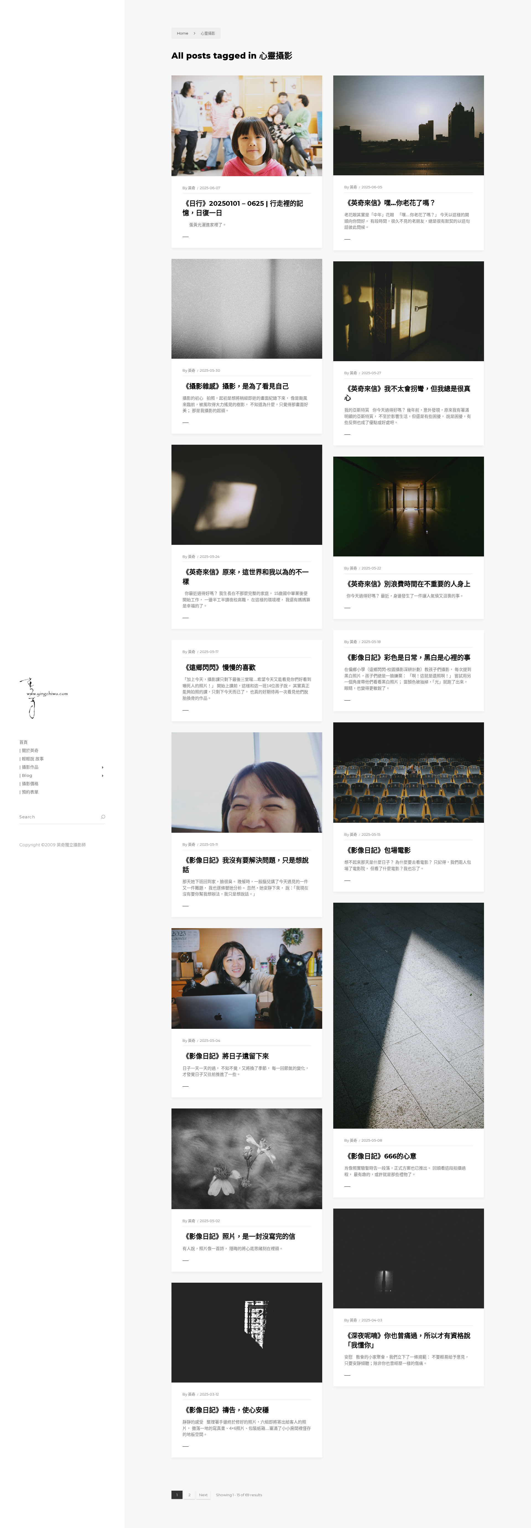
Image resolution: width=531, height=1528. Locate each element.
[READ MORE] (198, 237)
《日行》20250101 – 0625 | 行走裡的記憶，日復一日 (243, 208)
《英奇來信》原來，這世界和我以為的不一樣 (246, 576)
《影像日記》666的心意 (380, 1156)
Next (203, 1495)
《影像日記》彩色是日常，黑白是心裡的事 (407, 658)
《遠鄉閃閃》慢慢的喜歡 (219, 667)
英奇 (191, 188)
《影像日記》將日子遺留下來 (226, 1056)
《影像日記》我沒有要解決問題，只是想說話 (246, 865)
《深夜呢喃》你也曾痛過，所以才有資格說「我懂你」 (407, 1340)
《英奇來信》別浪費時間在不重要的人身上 (407, 584)
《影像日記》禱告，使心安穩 (226, 1410)
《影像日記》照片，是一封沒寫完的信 (239, 1236)
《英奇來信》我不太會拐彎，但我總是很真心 (407, 393)
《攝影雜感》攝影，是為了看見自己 (236, 386)
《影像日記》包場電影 (377, 850)
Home (182, 33)
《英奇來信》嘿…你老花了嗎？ (390, 203)
